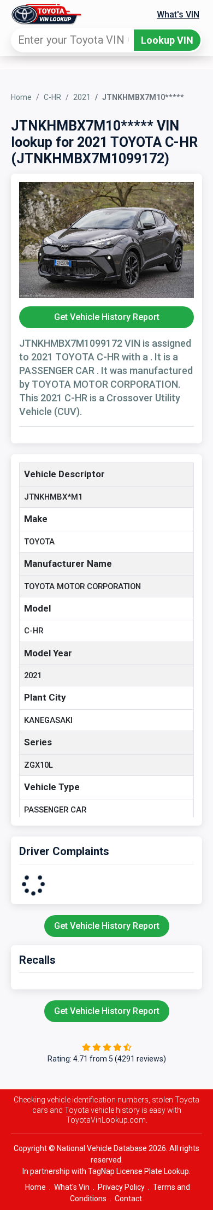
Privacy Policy (121, 1187)
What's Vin (72, 1187)
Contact (128, 1198)
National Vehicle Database (102, 1148)
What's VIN (178, 14)
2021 (82, 97)
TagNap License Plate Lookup (138, 1171)
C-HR (52, 97)
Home (21, 97)
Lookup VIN (167, 40)
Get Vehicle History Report (106, 317)
